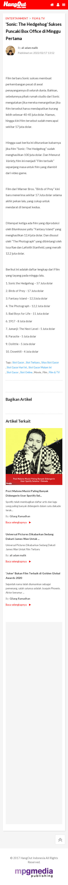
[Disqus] (34, 673)
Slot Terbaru (33, 362)
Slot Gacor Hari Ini (17, 367)
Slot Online (26, 372)
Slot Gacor (18, 362)
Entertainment (17, 18)
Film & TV (54, 372)
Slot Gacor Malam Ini (40, 367)
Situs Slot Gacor (50, 362)
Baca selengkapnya (16, 522)
